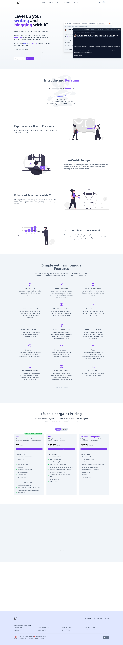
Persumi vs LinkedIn (42, 630)
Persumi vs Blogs (18, 627)
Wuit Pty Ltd (25, 636)
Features (50, 2)
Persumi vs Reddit (66, 629)
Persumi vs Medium (66, 627)
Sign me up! (30, 59)
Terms (36, 638)
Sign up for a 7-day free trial (61, 449)
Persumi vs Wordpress (43, 627)
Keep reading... (19, 59)
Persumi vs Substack (90, 627)
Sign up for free (29, 449)
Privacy (42, 638)
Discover (76, 2)
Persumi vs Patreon (18, 630)
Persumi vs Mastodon (90, 629)
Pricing (58, 2)
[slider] (24, 52)
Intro (43, 2)
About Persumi (22, 638)
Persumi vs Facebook (19, 629)
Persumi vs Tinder (66, 630)
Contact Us (30, 638)
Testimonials (66, 2)
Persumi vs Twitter (42, 629)
